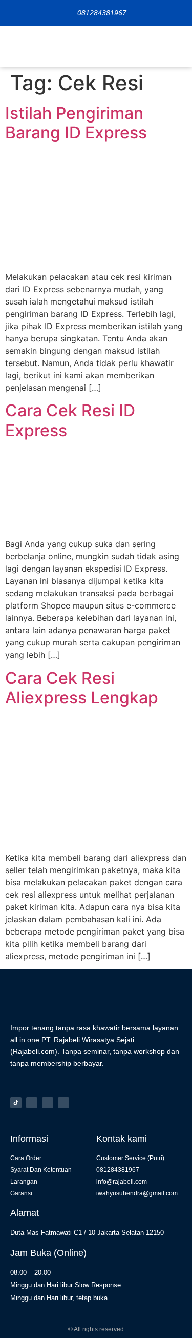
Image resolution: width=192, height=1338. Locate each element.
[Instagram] (31, 1102)
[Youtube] (63, 1102)
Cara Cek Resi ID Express (70, 420)
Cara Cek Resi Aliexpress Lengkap (81, 687)
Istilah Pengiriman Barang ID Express (76, 123)
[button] (176, 46)
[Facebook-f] (47, 1102)
